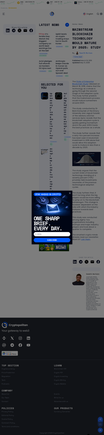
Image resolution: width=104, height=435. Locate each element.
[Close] (70, 193)
